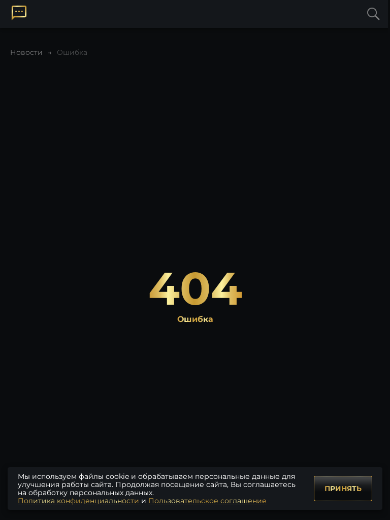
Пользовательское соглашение (207, 500)
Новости (26, 52)
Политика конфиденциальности (79, 500)
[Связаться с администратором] (19, 13)
